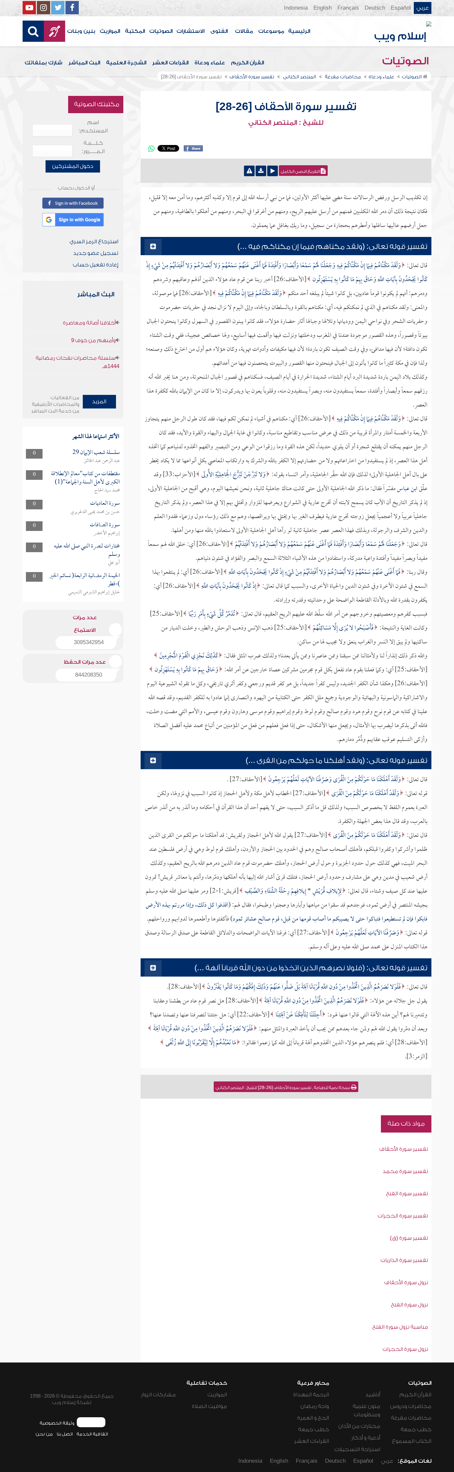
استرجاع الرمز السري (93, 242)
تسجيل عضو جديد (95, 253)
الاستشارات (190, 31)
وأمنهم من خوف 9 (93, 340)
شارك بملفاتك (43, 63)
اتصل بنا (65, 1434)
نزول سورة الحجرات (405, 1349)
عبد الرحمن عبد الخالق (102, 461)
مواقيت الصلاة (209, 1406)
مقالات (244, 31)
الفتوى (219, 31)
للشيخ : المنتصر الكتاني (285, 122)
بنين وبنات (81, 31)
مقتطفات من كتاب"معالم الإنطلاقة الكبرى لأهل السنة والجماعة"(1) (85, 478)
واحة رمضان (314, 1406)
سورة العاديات (105, 503)
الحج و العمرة (313, 1418)
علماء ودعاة (209, 63)
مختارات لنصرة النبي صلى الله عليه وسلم (87, 550)
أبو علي (114, 562)
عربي (422, 8)
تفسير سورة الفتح (407, 1194)
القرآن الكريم (247, 63)
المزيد (99, 402)
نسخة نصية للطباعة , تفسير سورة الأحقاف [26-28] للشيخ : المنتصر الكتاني (283, 1087)
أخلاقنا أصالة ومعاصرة (89, 323)
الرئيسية (299, 31)
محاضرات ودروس (410, 1406)
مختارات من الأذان (359, 1426)
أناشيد (372, 1395)
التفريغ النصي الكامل (301, 171)
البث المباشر (84, 63)
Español (401, 8)
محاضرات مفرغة (411, 1418)
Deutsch (375, 8)
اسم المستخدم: (93, 126)
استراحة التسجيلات (357, 1449)
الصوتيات (160, 31)
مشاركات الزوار (158, 1395)
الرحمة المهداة (311, 1395)
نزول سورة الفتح (409, 1305)
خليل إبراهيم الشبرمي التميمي (94, 592)
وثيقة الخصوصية (57, 1423)
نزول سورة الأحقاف (406, 1283)
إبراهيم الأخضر (106, 533)
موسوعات (271, 31)
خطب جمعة (415, 1430)
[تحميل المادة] (261, 171)
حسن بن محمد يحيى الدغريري (95, 512)
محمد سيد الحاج (107, 490)
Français (348, 8)
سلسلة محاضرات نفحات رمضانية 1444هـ (77, 362)
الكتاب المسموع (411, 1441)
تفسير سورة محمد (405, 1171)
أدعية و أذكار (365, 1438)
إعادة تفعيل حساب (95, 265)
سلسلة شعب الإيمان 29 (96, 452)
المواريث (110, 31)
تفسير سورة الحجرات (403, 1216)
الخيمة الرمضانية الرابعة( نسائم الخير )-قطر (84, 579)
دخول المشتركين (72, 166)
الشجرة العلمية (126, 63)
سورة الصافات (105, 525)
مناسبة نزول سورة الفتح (400, 1327)
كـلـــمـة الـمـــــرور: (93, 147)
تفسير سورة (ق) (409, 1238)
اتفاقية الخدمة (92, 1434)
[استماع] (272, 171)
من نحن (44, 1434)
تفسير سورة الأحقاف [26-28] (286, 107)
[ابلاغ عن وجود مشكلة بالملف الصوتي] (249, 171)
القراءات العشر (170, 63)
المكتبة (135, 31)
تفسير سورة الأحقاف (403, 1149)
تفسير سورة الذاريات (404, 1260)
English (322, 8)
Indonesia (296, 8)
